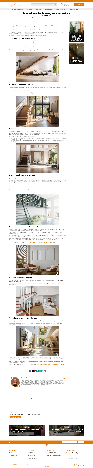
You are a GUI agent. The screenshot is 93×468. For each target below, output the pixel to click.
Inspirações (29, 9)
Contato (10, 452)
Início (10, 22)
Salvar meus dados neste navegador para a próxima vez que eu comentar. (26, 414)
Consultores (38, 9)
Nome (11, 409)
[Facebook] (74, 465)
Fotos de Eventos (48, 9)
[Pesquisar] (56, 5)
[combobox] (43, 5)
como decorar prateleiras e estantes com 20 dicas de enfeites (36, 185)
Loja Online (11, 453)
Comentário (12, 399)
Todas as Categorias (18, 9)
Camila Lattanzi (26, 378)
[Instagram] (77, 465)
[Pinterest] (79, 465)
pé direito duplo (19, 25)
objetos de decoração (34, 95)
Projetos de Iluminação (73, 9)
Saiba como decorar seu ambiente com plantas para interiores (40, 242)
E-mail (11, 412)
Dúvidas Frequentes (13, 455)
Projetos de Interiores (60, 9)
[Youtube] (83, 465)
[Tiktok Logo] (81, 465)
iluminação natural (36, 87)
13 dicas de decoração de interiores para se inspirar (47, 364)
